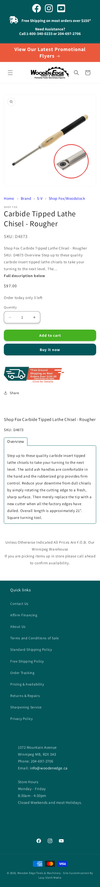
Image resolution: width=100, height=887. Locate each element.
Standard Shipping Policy (31, 649)
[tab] (15, 442)
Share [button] (14, 393)
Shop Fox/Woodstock (67, 198)
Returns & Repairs (25, 695)
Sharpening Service (26, 707)
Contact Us (19, 603)
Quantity (10, 307)
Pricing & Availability (27, 684)
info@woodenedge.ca (49, 768)
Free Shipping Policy (27, 661)
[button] (10, 72)
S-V (40, 198)
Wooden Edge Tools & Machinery (39, 873)
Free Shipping (50, 375)
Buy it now (50, 349)
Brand (26, 198)
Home (9, 198)
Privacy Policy (21, 718)
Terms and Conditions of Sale (34, 638)
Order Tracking (22, 672)
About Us (18, 626)
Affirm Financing (23, 615)
